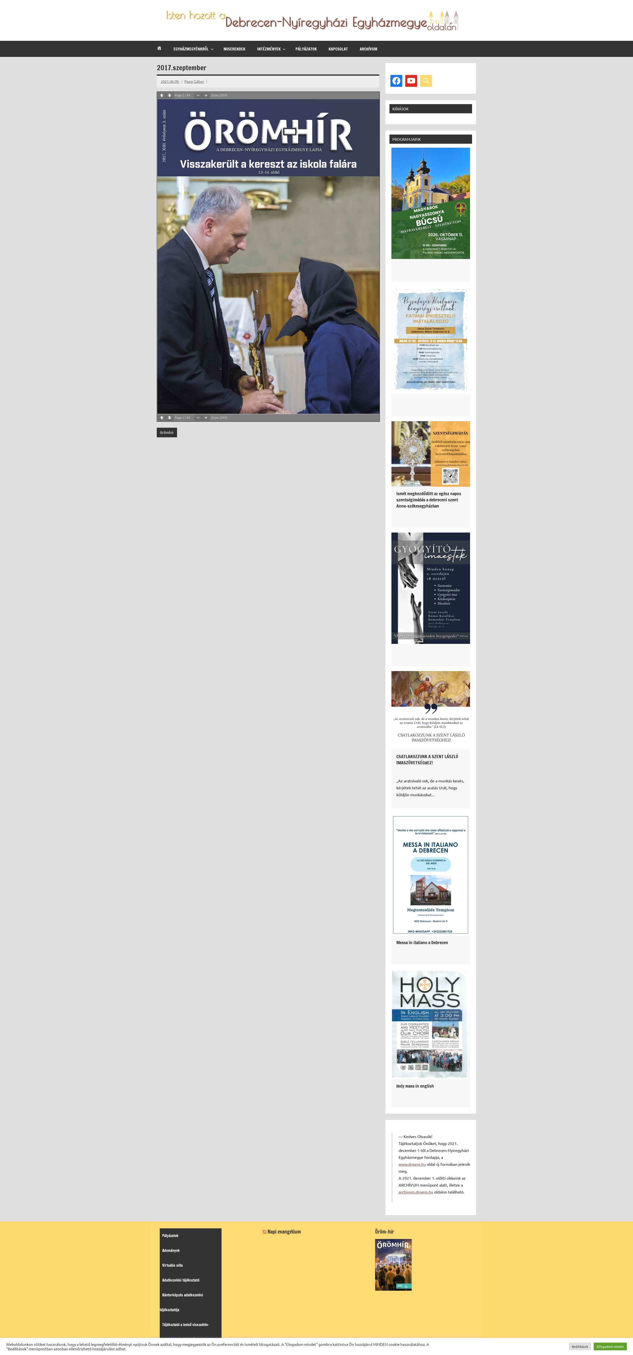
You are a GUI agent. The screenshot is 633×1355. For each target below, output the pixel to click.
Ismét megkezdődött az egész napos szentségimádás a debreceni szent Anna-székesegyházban (428, 499)
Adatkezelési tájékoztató (180, 1280)
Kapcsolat (338, 49)
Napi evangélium (284, 1231)
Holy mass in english (415, 1086)
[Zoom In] (206, 95)
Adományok (171, 1250)
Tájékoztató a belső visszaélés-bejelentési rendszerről (184, 1332)
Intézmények (269, 49)
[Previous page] (161, 95)
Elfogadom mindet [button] (610, 1346)
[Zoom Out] (198, 95)
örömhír (167, 432)
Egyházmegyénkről (191, 49)
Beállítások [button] (580, 1346)
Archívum (368, 49)
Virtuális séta (172, 1265)
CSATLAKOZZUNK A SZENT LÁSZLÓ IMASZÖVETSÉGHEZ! (427, 759)
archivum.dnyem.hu (416, 1191)
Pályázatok (306, 49)
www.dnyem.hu (412, 1164)
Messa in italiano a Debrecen (422, 942)
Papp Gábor (194, 81)
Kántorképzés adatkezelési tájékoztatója (181, 1302)
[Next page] (169, 95)
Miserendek (234, 49)
